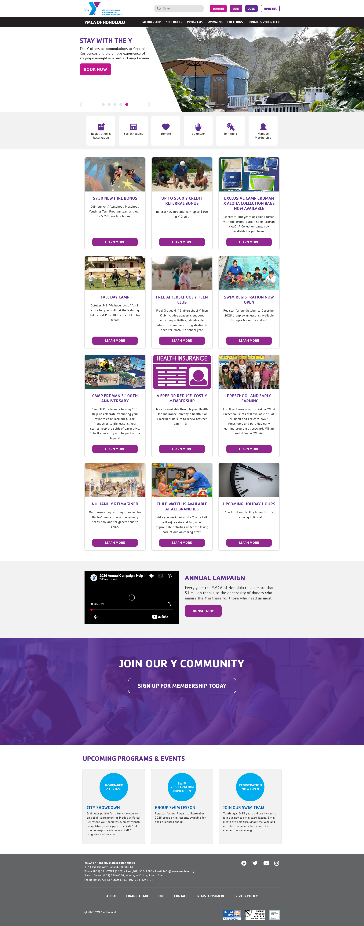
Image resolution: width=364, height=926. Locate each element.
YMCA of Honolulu (104, 22)
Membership (151, 22)
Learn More (115, 242)
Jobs (251, 8)
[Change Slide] (103, 104)
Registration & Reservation (101, 135)
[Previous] (80, 104)
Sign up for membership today (182, 685)
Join (236, 8)
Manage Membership (263, 135)
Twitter (255, 863)
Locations (235, 22)
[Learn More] (115, 174)
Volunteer (198, 133)
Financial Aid (137, 896)
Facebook (244, 863)
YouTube (266, 863)
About (111, 896)
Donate (218, 8)
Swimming (215, 22)
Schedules (174, 22)
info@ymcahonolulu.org (178, 871)
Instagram (279, 863)
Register (270, 8)
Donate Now (203, 611)
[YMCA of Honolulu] (103, 8)
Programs (195, 22)
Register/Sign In (210, 896)
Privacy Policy (246, 896)
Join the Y (230, 133)
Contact (181, 896)
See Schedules (133, 133)
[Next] (149, 104)
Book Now (95, 69)
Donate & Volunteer (264, 22)
